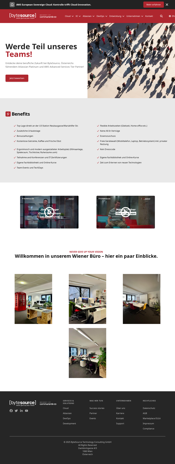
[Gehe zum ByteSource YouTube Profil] (26, 410)
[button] (73, 16)
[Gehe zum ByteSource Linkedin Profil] (21, 410)
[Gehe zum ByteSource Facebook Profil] (11, 410)
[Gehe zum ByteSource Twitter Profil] (16, 410)
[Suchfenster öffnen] (161, 16)
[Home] (34, 16)
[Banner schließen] (166, 4)
